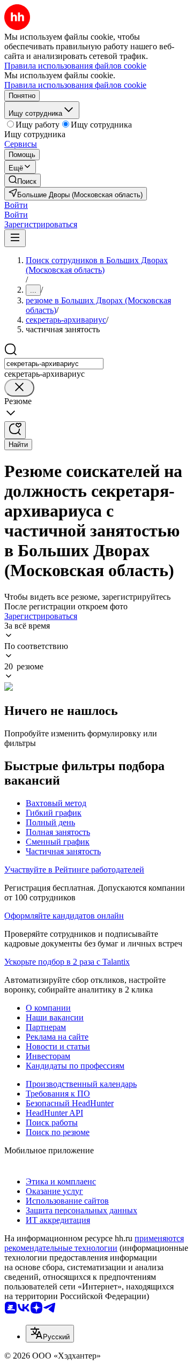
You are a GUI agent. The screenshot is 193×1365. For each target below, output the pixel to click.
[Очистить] (19, 388)
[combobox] (53, 363)
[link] (22, 180)
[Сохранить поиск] (15, 430)
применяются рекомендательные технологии (94, 1243)
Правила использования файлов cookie (75, 84)
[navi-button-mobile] (15, 238)
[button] (16, 205)
